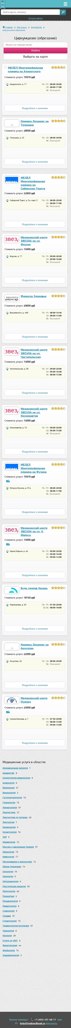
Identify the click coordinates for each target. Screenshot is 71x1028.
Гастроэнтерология (12, 797)
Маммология (9, 842)
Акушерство (8, 773)
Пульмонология (10, 901)
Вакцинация (8, 787)
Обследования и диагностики (17, 861)
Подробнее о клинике (35, 108)
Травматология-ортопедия (16, 925)
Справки (7, 916)
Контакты (51, 1023)
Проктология (9, 891)
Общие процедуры (12, 866)
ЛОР (5, 837)
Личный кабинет (35, 18)
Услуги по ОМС (10, 940)
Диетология (8, 822)
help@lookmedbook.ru (32, 1023)
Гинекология (9, 802)
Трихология (8, 930)
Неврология (8, 856)
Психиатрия (8, 896)
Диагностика (9, 812)
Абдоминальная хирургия (15, 768)
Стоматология (10, 921)
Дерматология (10, 807)
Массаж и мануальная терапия (18, 847)
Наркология (8, 852)
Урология (7, 935)
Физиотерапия (10, 945)
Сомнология (8, 911)
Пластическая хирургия (14, 886)
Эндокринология (11, 955)
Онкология (8, 871)
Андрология (8, 783)
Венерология (9, 792)
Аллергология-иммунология (16, 778)
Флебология (9, 950)
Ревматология (9, 906)
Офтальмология (10, 881)
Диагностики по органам (15, 817)
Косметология (10, 832)
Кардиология (9, 827)
